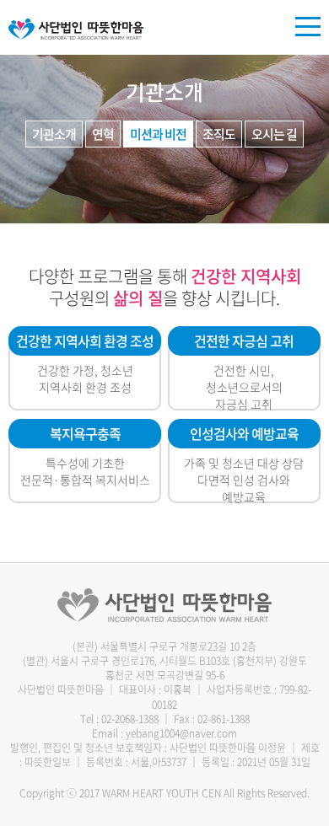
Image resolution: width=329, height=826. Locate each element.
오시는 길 (274, 134)
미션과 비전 (158, 134)
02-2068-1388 (130, 719)
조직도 (218, 134)
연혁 (103, 134)
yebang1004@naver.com (181, 733)
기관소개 (54, 134)
